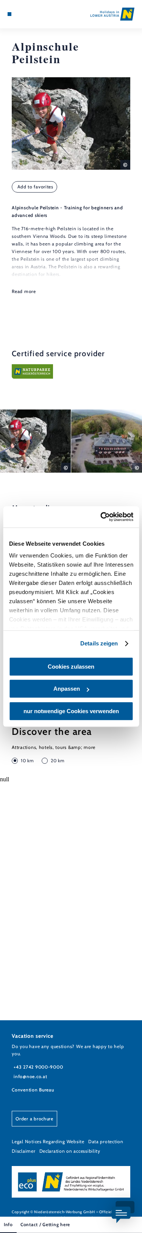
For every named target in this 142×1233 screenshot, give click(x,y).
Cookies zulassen (71, 666)
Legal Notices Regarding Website (48, 1141)
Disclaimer (23, 1151)
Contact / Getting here (45, 1224)
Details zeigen (99, 643)
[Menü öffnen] (9, 14)
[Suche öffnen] (32, 14)
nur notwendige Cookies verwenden (71, 711)
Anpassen (66, 688)
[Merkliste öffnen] (26, 14)
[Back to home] (112, 14)
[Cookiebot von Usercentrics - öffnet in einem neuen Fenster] (101, 517)
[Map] (21, 14)
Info (8, 1224)
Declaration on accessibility (69, 1151)
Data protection (105, 1141)
